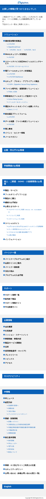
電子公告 (11, 446)
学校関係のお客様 (12, 166)
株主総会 (11, 449)
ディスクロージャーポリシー (17, 414)
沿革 (7, 347)
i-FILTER (11, 57)
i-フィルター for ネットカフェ (18, 102)
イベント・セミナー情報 (15, 133)
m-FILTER (11, 74)
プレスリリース (11, 355)
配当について (12, 452)
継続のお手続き (11, 202)
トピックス (9, 359)
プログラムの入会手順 (14, 275)
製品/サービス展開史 (13, 343)
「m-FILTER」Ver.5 (29, 50)
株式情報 (11, 440)
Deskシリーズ (13, 109)
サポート (8, 288)
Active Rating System (15, 99)
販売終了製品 (10, 299)
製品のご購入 (10, 198)
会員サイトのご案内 (13, 263)
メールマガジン (11, 137)
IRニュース (9, 398)
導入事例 (8, 129)
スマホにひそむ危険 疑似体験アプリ (20, 232)
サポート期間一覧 (12, 295)
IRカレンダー (12, 443)
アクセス (8, 363)
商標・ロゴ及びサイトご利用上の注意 (20, 465)
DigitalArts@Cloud (14, 47)
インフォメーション (13, 239)
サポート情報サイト (13, 303)
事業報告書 (12, 433)
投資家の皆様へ (13, 405)
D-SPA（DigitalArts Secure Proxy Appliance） (23, 84)
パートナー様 (10, 253)
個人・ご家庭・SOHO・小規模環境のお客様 (23, 182)
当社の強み (9, 271)
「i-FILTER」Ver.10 (14, 50)
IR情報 (7, 392)
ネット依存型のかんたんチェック (19, 229)
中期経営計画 (12, 430)
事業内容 (11, 408)
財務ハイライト (13, 421)
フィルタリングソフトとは (16, 194)
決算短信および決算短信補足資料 (19, 424)
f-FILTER (11, 124)
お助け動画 (12, 235)
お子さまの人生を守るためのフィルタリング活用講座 (25, 226)
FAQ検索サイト (11, 307)
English (7, 486)
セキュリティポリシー (14, 469)
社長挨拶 (8, 331)
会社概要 (8, 327)
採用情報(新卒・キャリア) (15, 351)
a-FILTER (11, 117)
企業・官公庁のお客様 (14, 150)
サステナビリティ (12, 376)
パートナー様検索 (12, 267)
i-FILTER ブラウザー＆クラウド (18, 66)
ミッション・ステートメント (16, 335)
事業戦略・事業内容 (13, 339)
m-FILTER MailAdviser (15, 77)
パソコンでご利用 (14, 215)
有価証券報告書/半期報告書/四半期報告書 (21, 427)
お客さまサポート (12, 206)
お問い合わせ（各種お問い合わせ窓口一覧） (23, 473)
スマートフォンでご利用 (16, 219)
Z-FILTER (11, 44)
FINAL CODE (12, 92)
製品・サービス (11, 190)
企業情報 (8, 320)
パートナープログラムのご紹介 (17, 259)
